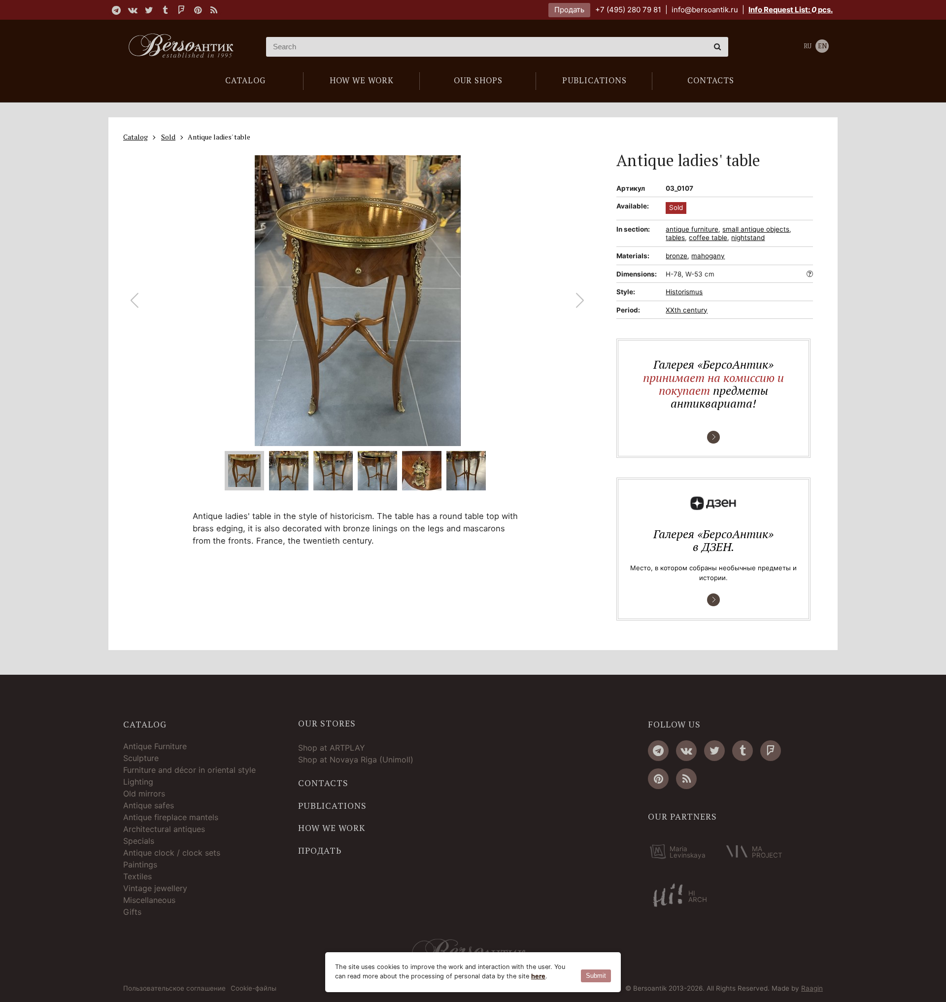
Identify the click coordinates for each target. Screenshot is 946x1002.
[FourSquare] (181, 10)
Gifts (132, 912)
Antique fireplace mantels (170, 817)
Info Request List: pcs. (790, 9)
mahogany (708, 256)
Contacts (323, 783)
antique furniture (692, 229)
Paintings (140, 864)
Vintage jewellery (155, 888)
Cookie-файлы (253, 988)
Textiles (137, 876)
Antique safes (148, 805)
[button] (580, 300)
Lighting (138, 782)
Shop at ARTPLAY (331, 748)
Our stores (327, 723)
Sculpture (141, 758)
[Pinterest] (197, 10)
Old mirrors (144, 793)
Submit (596, 975)
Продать (569, 9)
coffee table (708, 238)
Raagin (812, 988)
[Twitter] (149, 10)
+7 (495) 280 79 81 (628, 9)
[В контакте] (132, 10)
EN (822, 46)
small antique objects (755, 229)
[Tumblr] (165, 10)
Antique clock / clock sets (171, 853)
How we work (331, 828)
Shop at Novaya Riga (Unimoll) (355, 759)
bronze (676, 256)
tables (675, 238)
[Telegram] (116, 10)
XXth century (687, 310)
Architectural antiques (164, 829)
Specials (138, 841)
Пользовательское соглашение (174, 988)
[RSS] (214, 10)
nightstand (748, 238)
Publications (332, 805)
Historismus (684, 292)
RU (807, 46)
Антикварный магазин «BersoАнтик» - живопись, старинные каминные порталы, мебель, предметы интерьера (184, 47)
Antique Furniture (155, 746)
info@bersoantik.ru (705, 9)
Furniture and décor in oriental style (189, 770)
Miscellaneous (149, 900)
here (538, 976)
